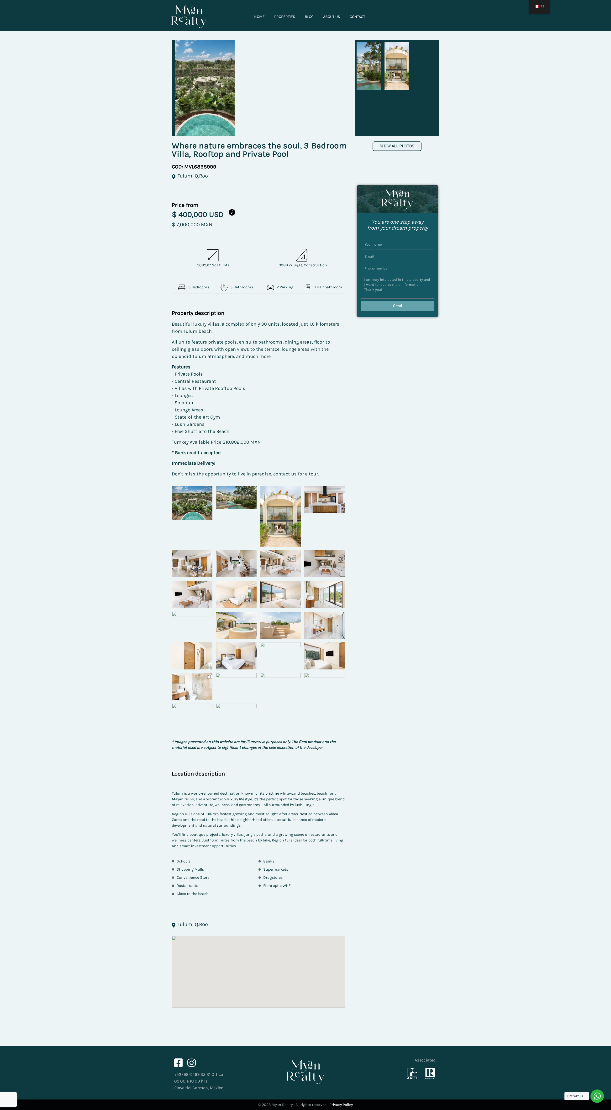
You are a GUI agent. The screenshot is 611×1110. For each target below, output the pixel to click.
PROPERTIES (284, 16)
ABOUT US (331, 16)
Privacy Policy (341, 1104)
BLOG (309, 16)
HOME (259, 16)
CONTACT (357, 16)
